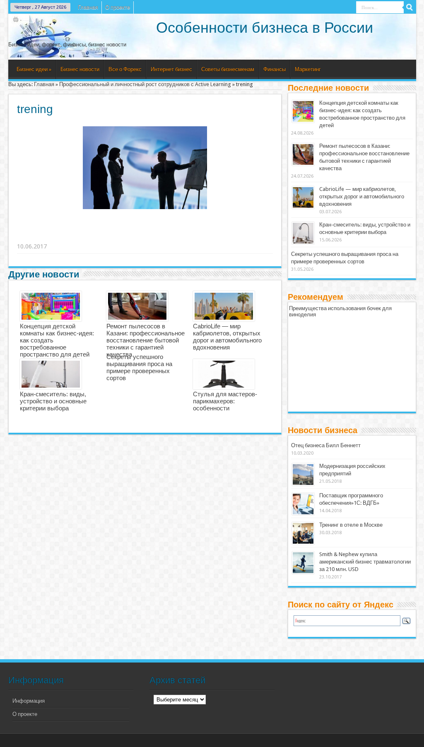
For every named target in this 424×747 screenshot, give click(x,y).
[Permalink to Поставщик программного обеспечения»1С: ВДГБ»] (303, 504)
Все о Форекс (125, 69)
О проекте (117, 7)
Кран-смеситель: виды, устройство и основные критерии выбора (53, 401)
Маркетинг (308, 69)
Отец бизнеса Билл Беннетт (326, 445)
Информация (28, 701)
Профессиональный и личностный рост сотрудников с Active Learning (145, 84)
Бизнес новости (79, 69)
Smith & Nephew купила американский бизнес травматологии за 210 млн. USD (365, 561)
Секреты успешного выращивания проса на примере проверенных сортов (139, 367)
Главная (88, 7)
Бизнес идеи (34, 69)
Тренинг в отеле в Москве (351, 525)
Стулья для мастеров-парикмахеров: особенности (225, 401)
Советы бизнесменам (227, 69)
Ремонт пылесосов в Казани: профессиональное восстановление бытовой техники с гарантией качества (145, 340)
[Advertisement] (145, 236)
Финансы (274, 69)
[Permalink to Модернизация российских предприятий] (303, 474)
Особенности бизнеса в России (264, 27)
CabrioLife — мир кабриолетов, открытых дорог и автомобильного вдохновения (227, 337)
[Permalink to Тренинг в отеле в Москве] (303, 533)
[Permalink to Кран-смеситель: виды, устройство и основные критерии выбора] (303, 233)
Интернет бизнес (171, 69)
